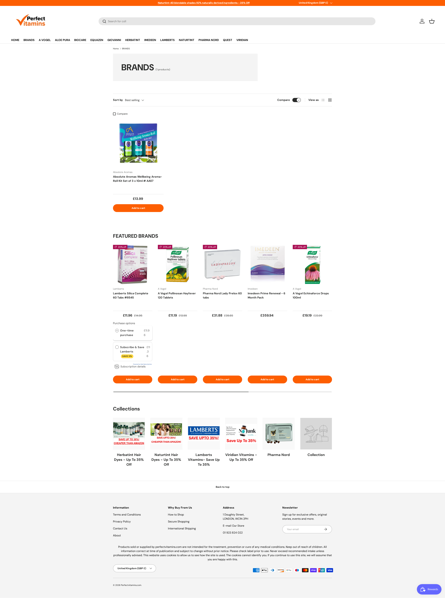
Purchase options (124, 323)
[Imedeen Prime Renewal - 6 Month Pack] (267, 264)
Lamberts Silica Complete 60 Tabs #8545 (130, 295)
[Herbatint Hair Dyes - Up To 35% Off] (129, 433)
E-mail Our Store (233, 526)
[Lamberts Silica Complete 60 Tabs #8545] (132, 264)
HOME (15, 40)
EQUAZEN (96, 40)
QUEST (227, 40)
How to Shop (176, 514)
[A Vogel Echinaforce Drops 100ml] (312, 264)
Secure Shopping (178, 521)
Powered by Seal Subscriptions (142, 364)
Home (116, 49)
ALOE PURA (62, 40)
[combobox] (237, 21)
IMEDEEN (150, 40)
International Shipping (182, 528)
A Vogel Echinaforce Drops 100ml (311, 295)
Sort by (118, 100)
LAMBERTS (167, 40)
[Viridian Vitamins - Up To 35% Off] (241, 433)
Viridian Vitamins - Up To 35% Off (241, 457)
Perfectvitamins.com (131, 585)
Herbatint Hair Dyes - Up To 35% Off (129, 459)
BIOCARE (80, 40)
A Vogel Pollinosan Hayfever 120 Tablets (177, 295)
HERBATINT (132, 40)
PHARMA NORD (209, 40)
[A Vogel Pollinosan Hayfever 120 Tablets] (177, 264)
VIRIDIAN (242, 40)
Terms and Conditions (127, 514)
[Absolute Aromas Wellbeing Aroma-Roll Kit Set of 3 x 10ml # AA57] (138, 142)
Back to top (222, 486)
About (117, 535)
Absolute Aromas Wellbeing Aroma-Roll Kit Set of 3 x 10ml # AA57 (137, 179)
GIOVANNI (114, 40)
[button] (432, 21)
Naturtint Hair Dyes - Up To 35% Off (166, 459)
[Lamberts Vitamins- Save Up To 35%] (204, 433)
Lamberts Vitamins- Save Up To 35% (204, 459)
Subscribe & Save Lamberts (132, 351)
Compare (283, 100)
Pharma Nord (279, 454)
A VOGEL (45, 40)
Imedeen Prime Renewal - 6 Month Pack (266, 295)
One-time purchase (127, 333)
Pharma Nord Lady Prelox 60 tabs (222, 295)
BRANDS (29, 40)
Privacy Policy (122, 521)
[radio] (117, 330)
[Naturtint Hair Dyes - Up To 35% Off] (166, 433)
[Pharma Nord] (278, 433)
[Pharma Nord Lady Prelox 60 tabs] (222, 264)
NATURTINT (186, 40)
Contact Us (120, 528)
